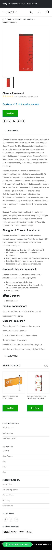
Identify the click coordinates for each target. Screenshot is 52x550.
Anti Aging (6, 500)
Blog (4, 472)
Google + (19, 121)
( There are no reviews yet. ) (26, 97)
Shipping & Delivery (9, 438)
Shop (4, 461)
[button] (31, 12)
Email (23, 121)
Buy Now (10, 113)
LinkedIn (14, 121)
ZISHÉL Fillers (16, 396)
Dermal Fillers (7, 396)
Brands (5, 467)
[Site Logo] (12, 12)
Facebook (5, 121)
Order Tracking (8, 433)
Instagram (16, 519)
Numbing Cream (8, 495)
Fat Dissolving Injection (10, 489)
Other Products (8, 505)
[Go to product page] (14, 382)
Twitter (9, 121)
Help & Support (8, 428)
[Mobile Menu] (4, 12)
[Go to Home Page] (3, 19)
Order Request (32, 4)
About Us (6, 450)
